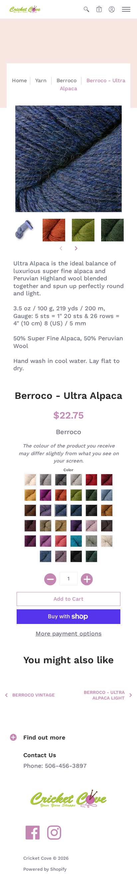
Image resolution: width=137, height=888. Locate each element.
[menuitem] (86, 9)
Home (19, 80)
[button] (86, 9)
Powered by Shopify (45, 869)
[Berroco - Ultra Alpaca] (24, 230)
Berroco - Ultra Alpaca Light (104, 695)
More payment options (69, 633)
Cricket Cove (37, 858)
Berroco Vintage (33, 695)
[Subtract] (50, 579)
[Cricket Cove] (25, 9)
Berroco (66, 80)
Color (68, 470)
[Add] (87, 579)
